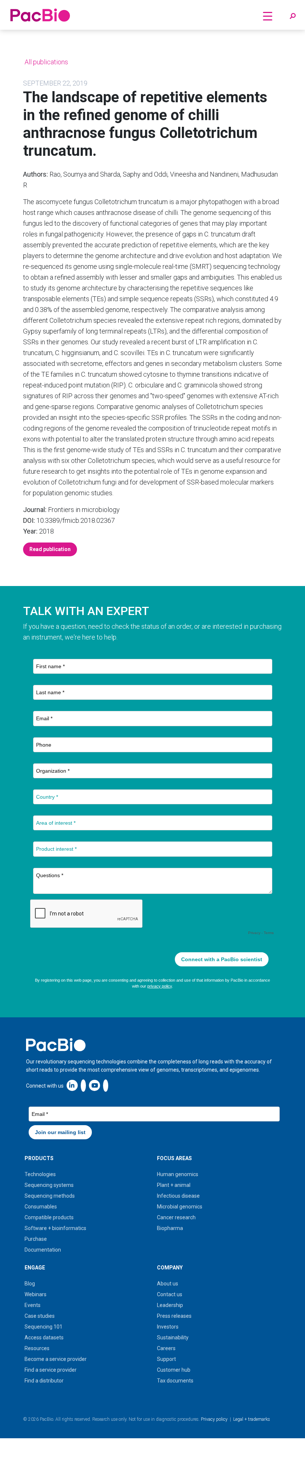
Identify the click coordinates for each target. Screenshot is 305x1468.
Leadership (170, 1305)
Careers (166, 1348)
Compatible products (49, 1217)
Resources (37, 1348)
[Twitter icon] (83, 1085)
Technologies (40, 1174)
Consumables (41, 1207)
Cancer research (176, 1217)
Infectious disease (178, 1196)
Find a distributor (44, 1381)
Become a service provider (56, 1359)
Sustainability (173, 1337)
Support (166, 1359)
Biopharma (170, 1228)
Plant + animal (173, 1185)
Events (33, 1305)
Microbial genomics (179, 1207)
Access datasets (44, 1337)
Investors (168, 1327)
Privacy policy (214, 1419)
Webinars (35, 1294)
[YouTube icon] (94, 1085)
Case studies (40, 1316)
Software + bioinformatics (55, 1228)
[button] (293, 16)
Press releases (174, 1316)
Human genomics (177, 1174)
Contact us (169, 1294)
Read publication (50, 549)
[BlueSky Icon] (105, 1085)
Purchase (36, 1239)
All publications (45, 62)
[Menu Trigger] (267, 16)
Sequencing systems (49, 1185)
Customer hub (173, 1370)
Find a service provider (51, 1370)
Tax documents (175, 1381)
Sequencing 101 (43, 1327)
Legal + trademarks (251, 1419)
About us (167, 1284)
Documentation (43, 1250)
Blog (30, 1284)
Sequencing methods (50, 1196)
